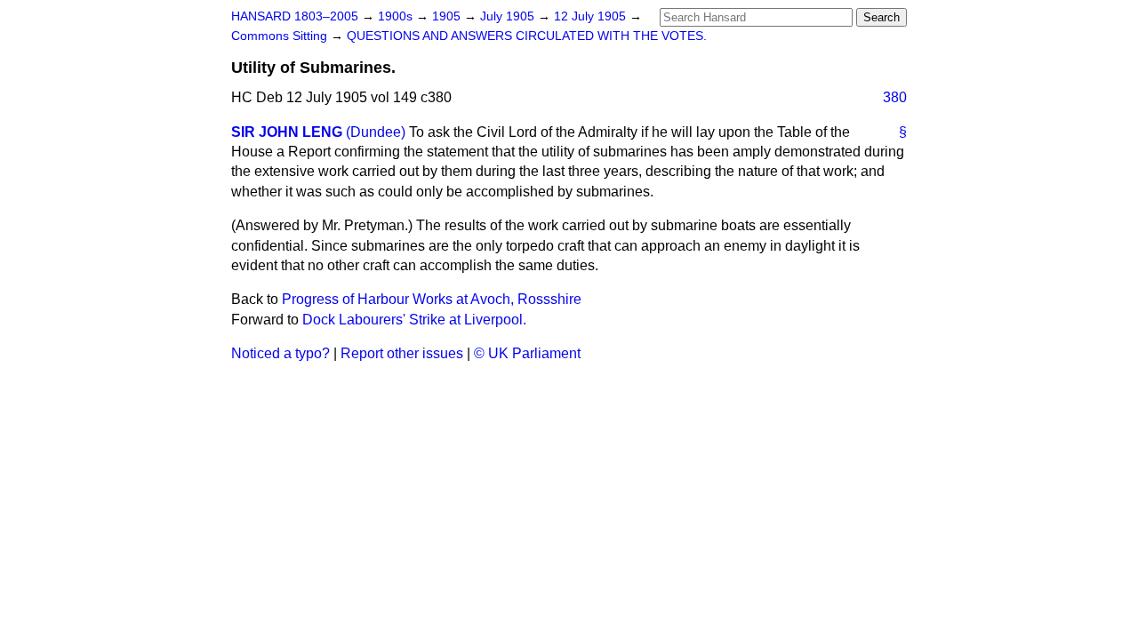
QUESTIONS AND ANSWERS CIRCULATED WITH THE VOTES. (527, 36)
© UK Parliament (527, 353)
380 (895, 97)
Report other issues (402, 353)
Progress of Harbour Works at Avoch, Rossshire (431, 299)
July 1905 (509, 16)
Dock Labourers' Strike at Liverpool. (414, 319)
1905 (448, 16)
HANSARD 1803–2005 (294, 16)
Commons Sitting (281, 36)
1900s (397, 16)
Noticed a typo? (280, 353)
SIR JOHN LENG (286, 132)
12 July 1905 (591, 16)
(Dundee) (375, 132)
